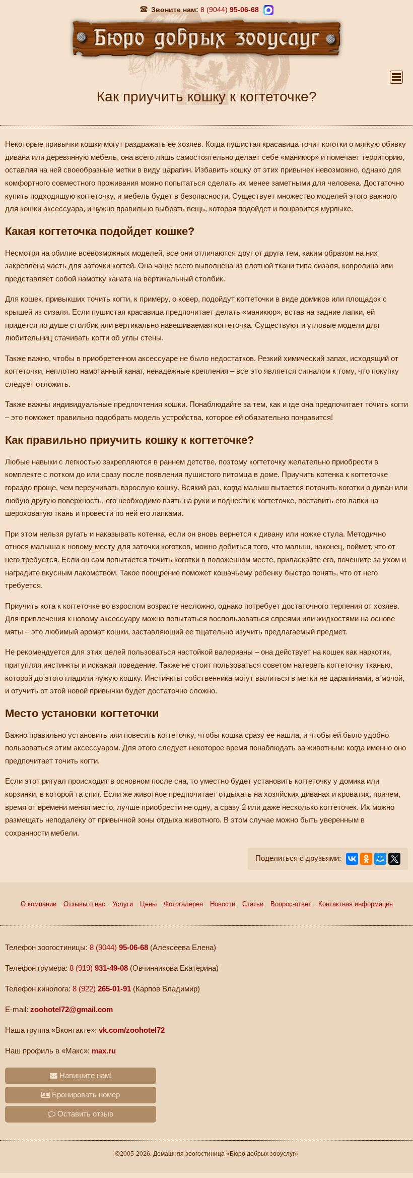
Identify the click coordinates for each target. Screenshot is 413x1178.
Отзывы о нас (84, 904)
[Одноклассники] (366, 859)
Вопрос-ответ (290, 904)
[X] (394, 859)
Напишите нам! (84, 1076)
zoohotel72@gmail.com (71, 1010)
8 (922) (102, 989)
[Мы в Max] (268, 10)
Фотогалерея (183, 904)
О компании (38, 904)
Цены (148, 904)
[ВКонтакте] (352, 859)
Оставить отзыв (84, 1114)
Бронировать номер (85, 1095)
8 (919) (99, 968)
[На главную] (206, 37)
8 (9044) (119, 948)
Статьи (252, 904)
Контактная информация (355, 904)
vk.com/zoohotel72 (132, 1030)
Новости (222, 904)
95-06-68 (229, 10)
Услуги (122, 904)
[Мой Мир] (380, 859)
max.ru (104, 1051)
